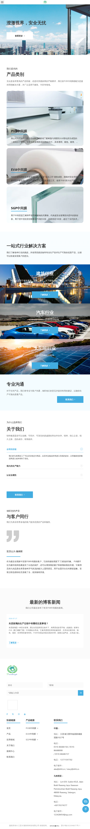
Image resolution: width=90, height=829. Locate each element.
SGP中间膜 (19, 208)
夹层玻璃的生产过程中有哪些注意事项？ (28, 623)
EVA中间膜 (19, 169)
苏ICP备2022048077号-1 (70, 825)
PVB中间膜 (19, 131)
